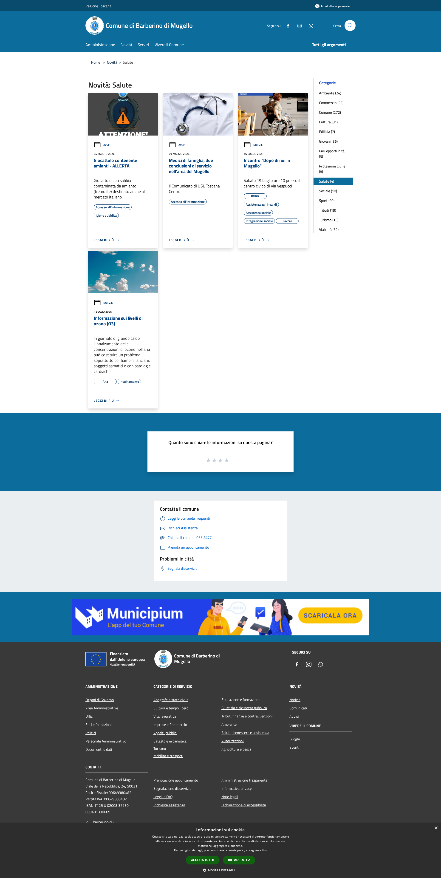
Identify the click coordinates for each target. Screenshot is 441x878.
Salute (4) (326, 181)
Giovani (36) (328, 141)
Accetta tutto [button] (202, 860)
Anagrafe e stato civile (170, 699)
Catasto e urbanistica (170, 741)
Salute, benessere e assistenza (245, 732)
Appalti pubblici (165, 733)
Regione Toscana (98, 6)
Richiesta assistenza (169, 805)
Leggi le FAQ (163, 796)
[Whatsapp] (309, 25)
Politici (90, 733)
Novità (112, 62)
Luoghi (294, 739)
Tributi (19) (327, 210)
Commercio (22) (331, 102)
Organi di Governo (99, 699)
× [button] (436, 828)
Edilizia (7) (327, 131)
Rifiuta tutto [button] (239, 860)
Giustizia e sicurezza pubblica (244, 708)
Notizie (258, 145)
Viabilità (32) (329, 229)
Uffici (89, 716)
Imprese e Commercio (170, 724)
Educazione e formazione (240, 699)
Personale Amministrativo (105, 741)
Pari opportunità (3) (332, 153)
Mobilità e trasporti (168, 756)
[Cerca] (350, 25)
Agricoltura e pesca (236, 749)
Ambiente (229, 724)
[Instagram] (297, 25)
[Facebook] (286, 25)
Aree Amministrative (101, 708)
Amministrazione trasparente (244, 780)
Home (95, 62)
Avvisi (107, 145)
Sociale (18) (328, 191)
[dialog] (220, 850)
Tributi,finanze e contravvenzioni (247, 716)
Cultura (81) (328, 122)
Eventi (294, 747)
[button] (220, 870)
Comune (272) (330, 112)
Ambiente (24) (330, 93)
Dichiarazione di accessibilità (243, 805)
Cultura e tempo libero (170, 708)
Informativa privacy (236, 788)
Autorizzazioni (232, 741)
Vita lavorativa (164, 716)
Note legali (229, 796)
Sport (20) (326, 200)
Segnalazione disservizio (172, 788)
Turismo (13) (328, 220)
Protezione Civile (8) (332, 168)
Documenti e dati (98, 749)
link (264, 850)
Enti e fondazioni (98, 724)
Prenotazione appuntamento (175, 780)
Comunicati (298, 708)
